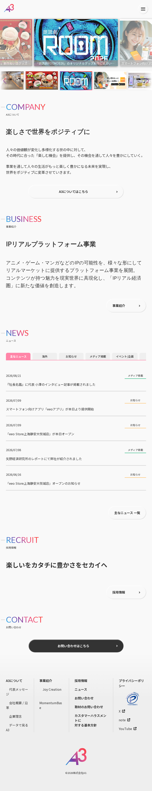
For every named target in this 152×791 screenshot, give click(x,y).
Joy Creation (50, 689)
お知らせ (71, 356)
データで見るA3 (17, 727)
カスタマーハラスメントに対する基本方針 (90, 720)
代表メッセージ (17, 691)
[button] (147, 80)
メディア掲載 (98, 356)
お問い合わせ (84, 698)
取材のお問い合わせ (89, 706)
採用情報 (81, 680)
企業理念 (14, 716)
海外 (45, 356)
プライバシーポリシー (131, 683)
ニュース (81, 689)
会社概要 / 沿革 (17, 705)
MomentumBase (50, 703)
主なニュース (18, 356)
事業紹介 (45, 680)
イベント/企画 (125, 356)
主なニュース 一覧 (127, 512)
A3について (14, 680)
